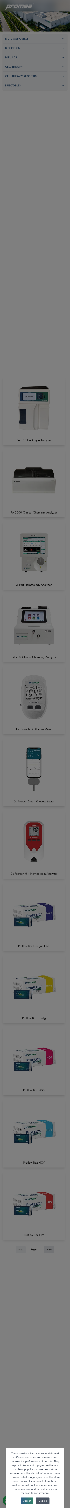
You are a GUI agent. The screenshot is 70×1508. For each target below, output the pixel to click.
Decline (42, 1500)
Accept (27, 1500)
